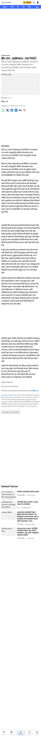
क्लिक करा (35, 391)
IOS (35, 406)
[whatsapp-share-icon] (3, 111)
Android (28, 406)
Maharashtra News (7, 397)
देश (18, 7)
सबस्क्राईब (28, 2)
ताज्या (12, 7)
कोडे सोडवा (15, 386)
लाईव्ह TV (30, 734)
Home (3, 734)
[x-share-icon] (7, 111)
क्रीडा (29, 7)
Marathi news (13, 395)
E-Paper (11, 734)
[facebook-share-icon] (11, 111)
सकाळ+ (37, 734)
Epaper (5, 7)
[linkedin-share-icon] (16, 111)
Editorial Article (15, 412)
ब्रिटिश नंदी (4, 101)
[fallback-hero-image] (8, 495)
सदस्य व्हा (10, 382)
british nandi (5, 412)
